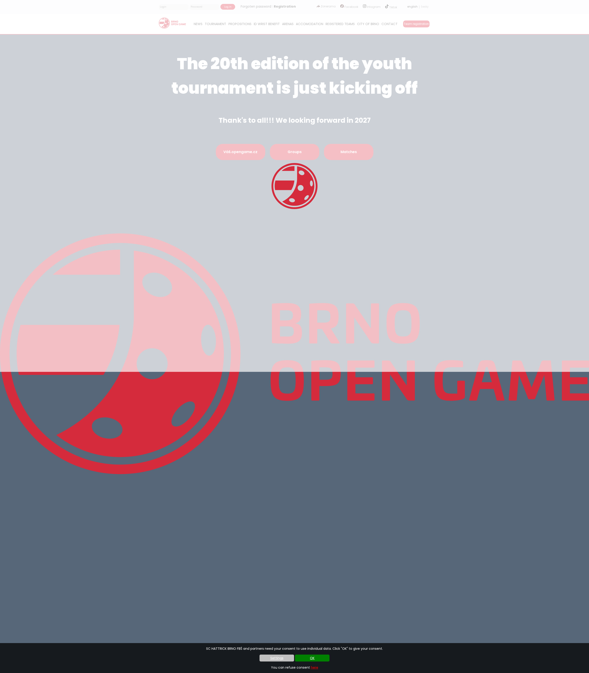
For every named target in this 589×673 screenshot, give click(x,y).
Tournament (215, 24)
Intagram (373, 7)
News (198, 24)
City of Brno (368, 24)
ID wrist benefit (267, 24)
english (412, 7)
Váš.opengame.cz (240, 151)
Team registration (416, 24)
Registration (285, 6)
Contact (389, 24)
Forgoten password (256, 6)
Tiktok (393, 7)
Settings (276, 658)
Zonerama (328, 6)
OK (312, 658)
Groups (295, 151)
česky (425, 7)
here (314, 667)
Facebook (351, 7)
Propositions (239, 24)
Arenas (288, 24)
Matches (349, 151)
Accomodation (309, 24)
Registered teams (340, 24)
